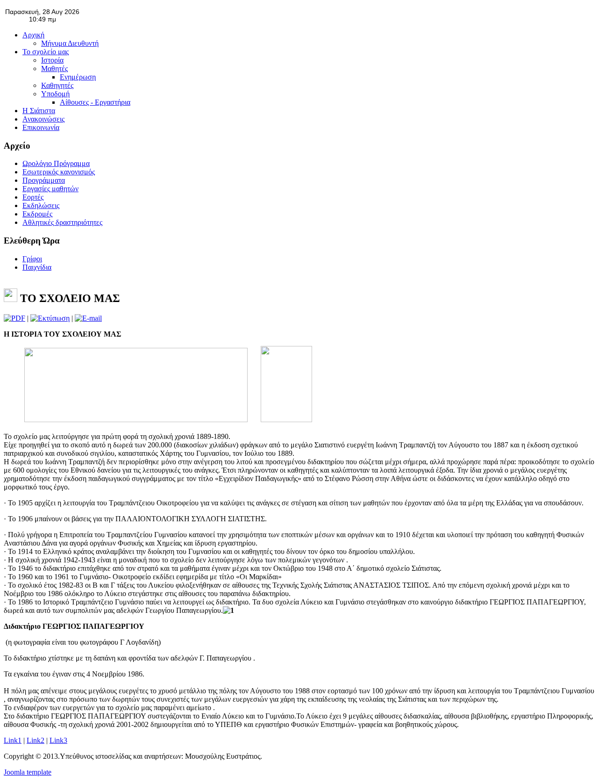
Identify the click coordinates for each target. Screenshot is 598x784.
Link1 (12, 740)
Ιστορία (52, 60)
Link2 (35, 740)
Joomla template (27, 772)
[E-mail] (88, 318)
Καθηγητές (57, 85)
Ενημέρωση (78, 77)
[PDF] (14, 318)
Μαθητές (54, 68)
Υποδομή (55, 94)
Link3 (58, 740)
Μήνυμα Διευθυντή (70, 43)
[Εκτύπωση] (50, 318)
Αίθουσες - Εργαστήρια (95, 102)
